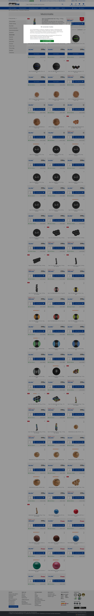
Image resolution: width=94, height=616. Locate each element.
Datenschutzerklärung (34, 38)
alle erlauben (38, 32)
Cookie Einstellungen (41, 35)
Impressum (51, 38)
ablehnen (40, 36)
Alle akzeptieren (47, 41)
